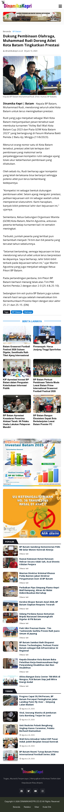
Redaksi (27, 806)
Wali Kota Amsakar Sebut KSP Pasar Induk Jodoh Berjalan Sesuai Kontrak (38, 740)
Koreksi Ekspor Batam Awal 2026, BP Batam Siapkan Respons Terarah (38, 603)
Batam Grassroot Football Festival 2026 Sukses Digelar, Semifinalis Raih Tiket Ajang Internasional (16, 351)
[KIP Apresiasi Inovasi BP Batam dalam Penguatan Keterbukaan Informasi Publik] (17, 368)
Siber (37, 806)
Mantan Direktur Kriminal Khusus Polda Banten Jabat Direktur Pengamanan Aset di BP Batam (37, 576)
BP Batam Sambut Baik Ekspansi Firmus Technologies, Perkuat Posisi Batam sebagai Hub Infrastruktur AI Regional (38, 646)
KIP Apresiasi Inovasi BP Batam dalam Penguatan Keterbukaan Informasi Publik (16, 384)
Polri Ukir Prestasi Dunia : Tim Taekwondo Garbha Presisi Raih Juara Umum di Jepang (39, 631)
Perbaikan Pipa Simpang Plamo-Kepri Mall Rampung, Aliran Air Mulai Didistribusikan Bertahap (39, 590)
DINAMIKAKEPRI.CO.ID (31, 801)
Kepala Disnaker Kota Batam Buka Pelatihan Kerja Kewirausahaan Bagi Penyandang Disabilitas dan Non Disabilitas (38, 663)
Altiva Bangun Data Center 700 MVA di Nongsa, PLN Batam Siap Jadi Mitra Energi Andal (39, 679)
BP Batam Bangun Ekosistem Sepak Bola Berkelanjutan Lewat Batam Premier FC (44, 420)
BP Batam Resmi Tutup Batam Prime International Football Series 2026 (39, 753)
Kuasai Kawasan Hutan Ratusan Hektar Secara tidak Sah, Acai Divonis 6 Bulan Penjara (39, 562)
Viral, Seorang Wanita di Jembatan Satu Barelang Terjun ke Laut (37, 714)
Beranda (7, 31)
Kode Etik (47, 806)
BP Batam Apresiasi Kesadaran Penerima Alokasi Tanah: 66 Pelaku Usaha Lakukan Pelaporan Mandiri (16, 421)
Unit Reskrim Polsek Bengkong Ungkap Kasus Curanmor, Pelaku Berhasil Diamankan (36, 728)
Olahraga (28, 312)
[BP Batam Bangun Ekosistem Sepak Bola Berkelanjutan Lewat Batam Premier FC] (47, 404)
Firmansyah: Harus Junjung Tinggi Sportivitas (47, 348)
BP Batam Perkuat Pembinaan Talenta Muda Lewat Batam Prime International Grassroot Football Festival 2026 (46, 385)
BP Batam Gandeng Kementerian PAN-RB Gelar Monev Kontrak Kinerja (40, 548)
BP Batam (17, 31)
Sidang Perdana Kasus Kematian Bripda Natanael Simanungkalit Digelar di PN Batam (36, 617)
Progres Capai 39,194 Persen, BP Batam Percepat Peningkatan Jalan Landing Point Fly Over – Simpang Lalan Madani (38, 700)
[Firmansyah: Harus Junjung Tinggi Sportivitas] (47, 335)
